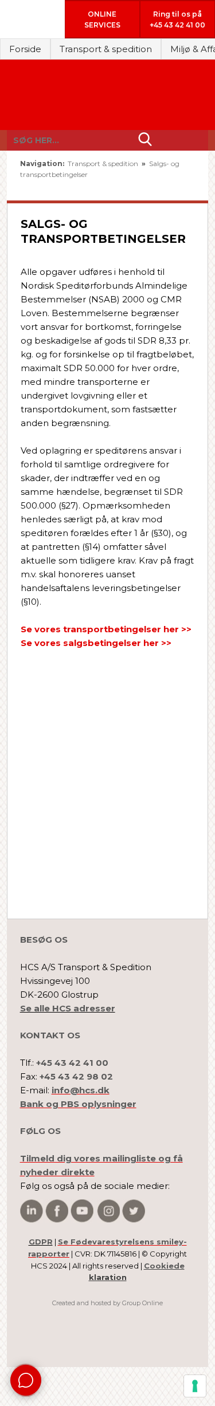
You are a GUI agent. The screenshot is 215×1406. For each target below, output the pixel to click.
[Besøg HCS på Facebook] (56, 1211)
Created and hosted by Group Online (107, 1303)
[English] (151, 187)
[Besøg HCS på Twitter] (133, 1211)
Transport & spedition (106, 49)
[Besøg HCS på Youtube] (82, 1211)
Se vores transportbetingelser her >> (106, 629)
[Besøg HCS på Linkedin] (31, 1211)
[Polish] (185, 187)
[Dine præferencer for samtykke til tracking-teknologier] (195, 1386)
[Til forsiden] (107, 95)
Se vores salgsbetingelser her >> (96, 642)
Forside (25, 49)
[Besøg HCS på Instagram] (108, 1211)
